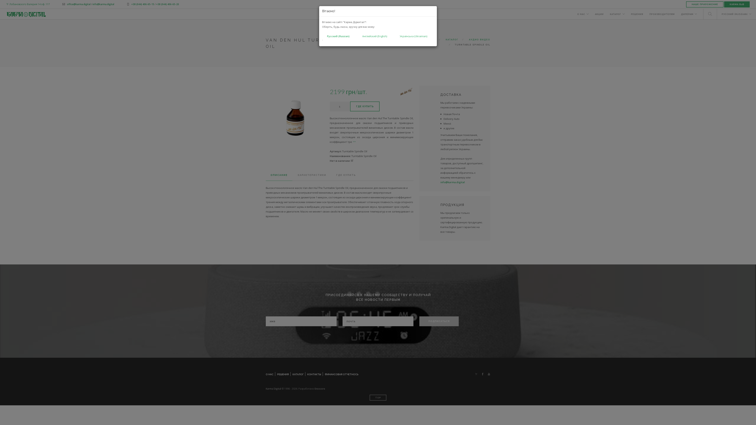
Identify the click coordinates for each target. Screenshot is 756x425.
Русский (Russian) (338, 36)
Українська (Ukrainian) (413, 36)
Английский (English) (374, 36)
